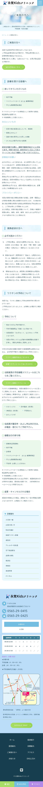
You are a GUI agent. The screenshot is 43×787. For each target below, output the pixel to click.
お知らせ (12, 758)
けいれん (9, 576)
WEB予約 (22, 784)
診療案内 (31, 746)
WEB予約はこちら (13, 67)
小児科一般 (9, 520)
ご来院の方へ (12, 752)
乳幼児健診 (9, 530)
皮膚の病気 (9, 555)
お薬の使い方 (10, 525)
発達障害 (9, 571)
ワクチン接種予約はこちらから (17, 357)
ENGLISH (31, 758)
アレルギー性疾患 (12, 545)
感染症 (8, 540)
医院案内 (12, 746)
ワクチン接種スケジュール (16, 383)
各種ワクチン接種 (12, 535)
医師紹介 (31, 740)
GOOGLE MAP (21, 725)
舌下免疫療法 (10, 550)
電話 (8, 784)
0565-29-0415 (17, 611)
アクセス (37, 784)
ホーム (12, 740)
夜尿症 (8, 560)
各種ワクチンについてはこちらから (19, 364)
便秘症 (8, 566)
